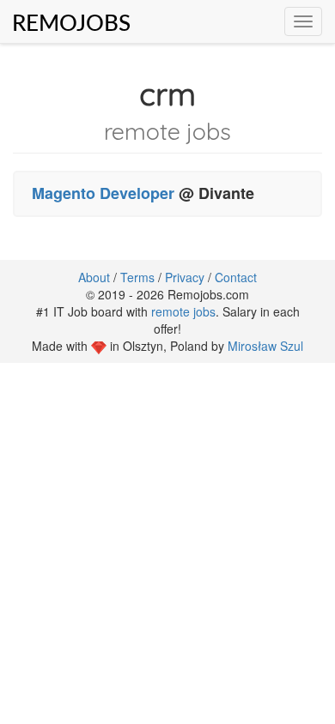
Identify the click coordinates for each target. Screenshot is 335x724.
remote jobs (183, 311)
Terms (137, 277)
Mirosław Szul (265, 345)
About (94, 277)
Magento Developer (103, 193)
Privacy (184, 277)
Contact (236, 277)
